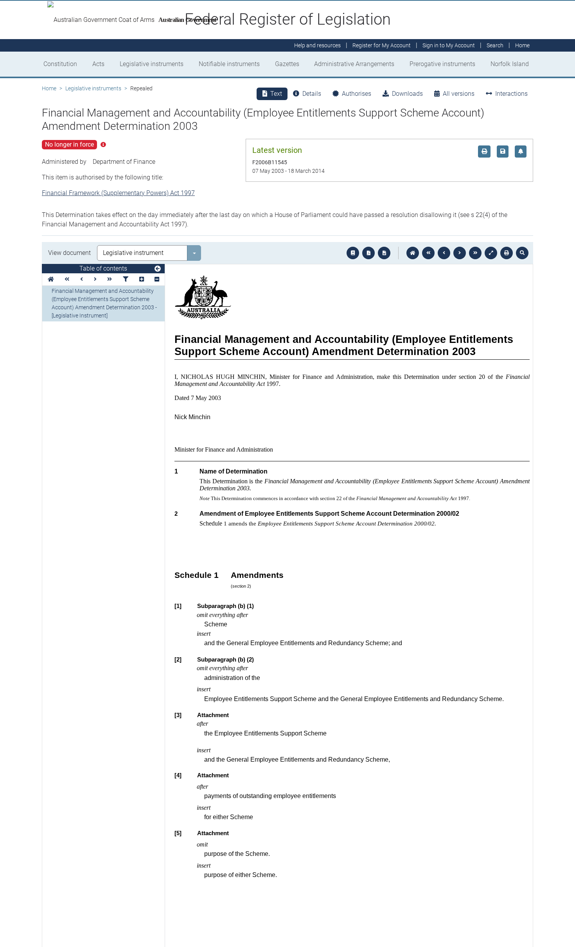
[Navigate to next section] (459, 253)
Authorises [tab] (356, 93)
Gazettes (287, 64)
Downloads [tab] (407, 93)
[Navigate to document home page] (51, 279)
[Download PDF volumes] (368, 253)
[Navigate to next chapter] (475, 253)
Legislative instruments (151, 64)
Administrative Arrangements (354, 64)
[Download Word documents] (384, 253)
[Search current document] (522, 253)
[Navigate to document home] (412, 253)
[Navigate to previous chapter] (428, 253)
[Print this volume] (506, 253)
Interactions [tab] (511, 93)
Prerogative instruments (442, 64)
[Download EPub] (353, 253)
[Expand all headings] (141, 279)
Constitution (60, 64)
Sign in (448, 45)
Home (49, 88)
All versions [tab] (458, 93)
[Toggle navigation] (157, 269)
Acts (98, 64)
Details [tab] (311, 93)
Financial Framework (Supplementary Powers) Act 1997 (118, 193)
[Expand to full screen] (491, 253)
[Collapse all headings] (157, 279)
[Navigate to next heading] (95, 279)
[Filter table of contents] (125, 279)
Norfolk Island (510, 64)
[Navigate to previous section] (444, 253)
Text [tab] (276, 93)
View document (69, 252)
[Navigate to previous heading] (81, 279)
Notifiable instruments (229, 64)
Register (381, 45)
